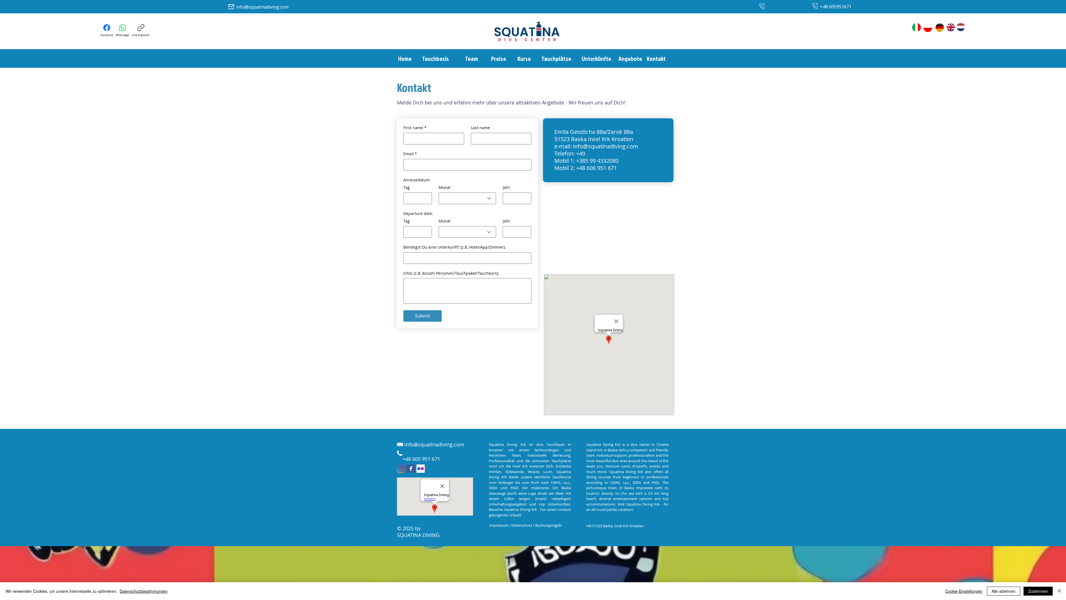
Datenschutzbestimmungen (144, 591)
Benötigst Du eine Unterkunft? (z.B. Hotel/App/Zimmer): (454, 247)
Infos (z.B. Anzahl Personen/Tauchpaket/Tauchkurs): (451, 273)
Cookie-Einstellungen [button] (963, 591)
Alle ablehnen (1003, 591)
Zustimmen (1038, 591)
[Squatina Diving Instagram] (401, 468)
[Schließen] (1059, 591)
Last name (480, 127)
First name (414, 127)
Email (410, 153)
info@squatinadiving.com (262, 7)
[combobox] (467, 198)
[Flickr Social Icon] (420, 468)
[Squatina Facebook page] (411, 468)
